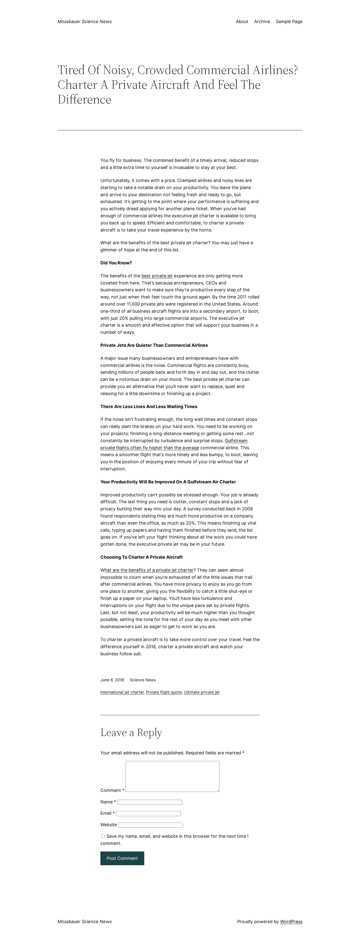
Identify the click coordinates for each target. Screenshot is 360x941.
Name (108, 801)
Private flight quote (164, 692)
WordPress (291, 921)
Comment (112, 790)
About (242, 21)
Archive (262, 21)
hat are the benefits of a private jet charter (149, 570)
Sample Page (289, 21)
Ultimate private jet (202, 692)
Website (108, 824)
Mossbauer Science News (85, 21)
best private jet (157, 275)
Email (107, 813)
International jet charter (122, 692)
